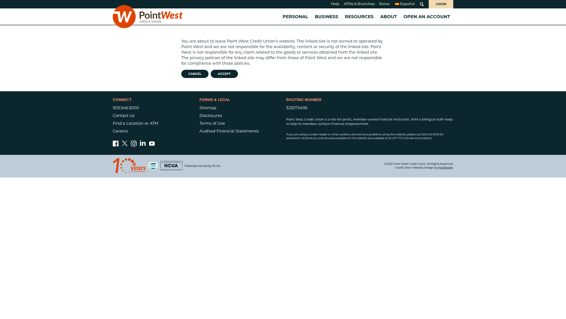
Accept (224, 74)
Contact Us (124, 115)
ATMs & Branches (359, 4)
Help (335, 4)
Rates (384, 4)
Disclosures (210, 115)
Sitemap (207, 107)
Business (326, 16)
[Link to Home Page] (148, 16)
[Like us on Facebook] (116, 145)
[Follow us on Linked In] (143, 144)
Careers (120, 131)
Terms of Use (212, 123)
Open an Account (426, 16)
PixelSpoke (445, 168)
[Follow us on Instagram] (134, 145)
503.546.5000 (126, 107)
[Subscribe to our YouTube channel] (152, 145)
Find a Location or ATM (135, 123)
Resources (359, 16)
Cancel (194, 74)
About (388, 16)
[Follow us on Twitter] (125, 145)
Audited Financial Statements (229, 131)
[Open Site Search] (421, 4)
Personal (295, 16)
